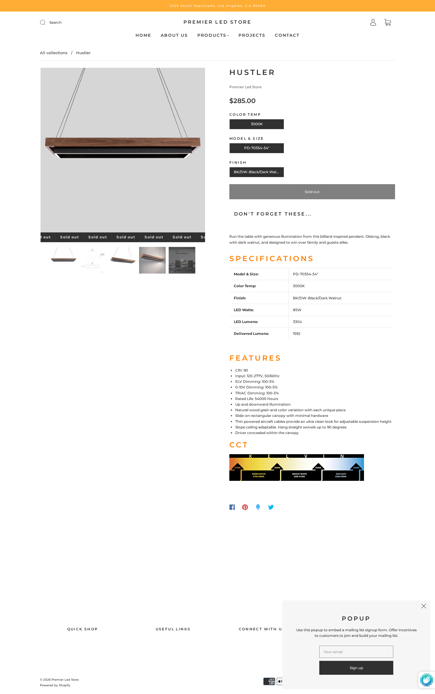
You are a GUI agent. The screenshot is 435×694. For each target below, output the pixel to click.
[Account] (373, 23)
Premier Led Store (217, 22)
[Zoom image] (122, 151)
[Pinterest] (245, 507)
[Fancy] (258, 507)
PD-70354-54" (257, 148)
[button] (57, 151)
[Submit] (46, 22)
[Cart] (387, 23)
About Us (174, 35)
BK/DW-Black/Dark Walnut (258, 172)
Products (211, 35)
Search (55, 22)
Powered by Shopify (55, 685)
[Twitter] (271, 507)
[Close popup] (423, 606)
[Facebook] (232, 507)
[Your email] (356, 652)
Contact (287, 35)
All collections (53, 52)
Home (143, 35)
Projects (252, 35)
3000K (257, 124)
